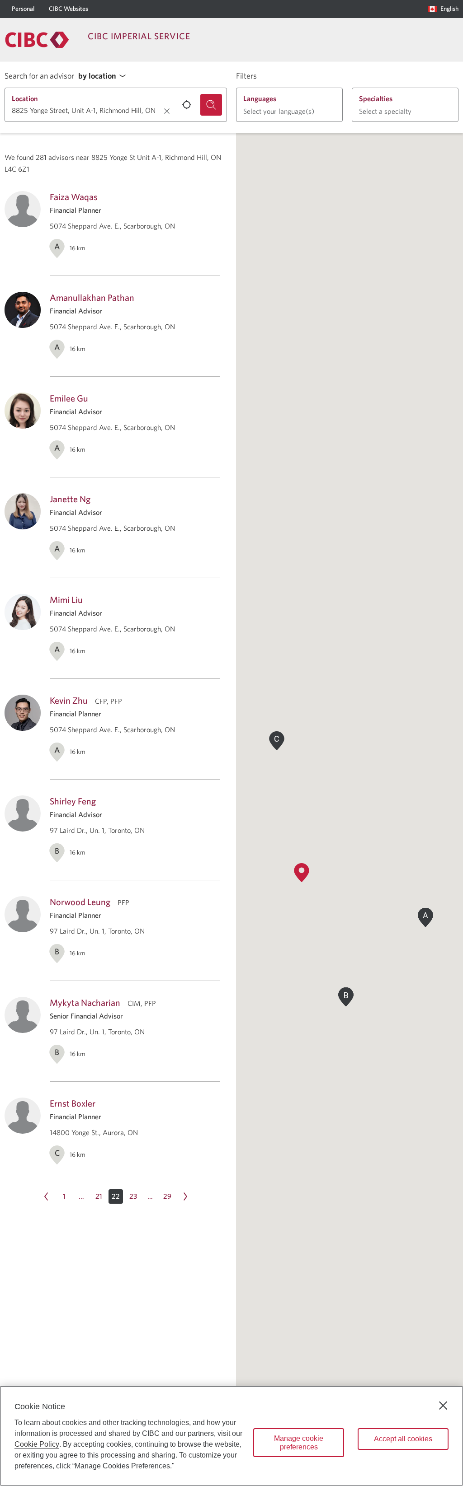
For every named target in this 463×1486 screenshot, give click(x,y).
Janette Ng (70, 499)
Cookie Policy (36, 1444)
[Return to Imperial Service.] (37, 40)
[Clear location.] (167, 111)
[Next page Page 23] (185, 1196)
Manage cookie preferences (298, 1443)
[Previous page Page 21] (46, 1196)
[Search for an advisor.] (211, 105)
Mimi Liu (66, 599)
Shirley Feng (73, 801)
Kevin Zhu (69, 700)
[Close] (443, 1405)
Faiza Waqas (74, 196)
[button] (104, 76)
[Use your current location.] (187, 105)
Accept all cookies (403, 1439)
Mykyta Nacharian (85, 1002)
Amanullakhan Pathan (92, 297)
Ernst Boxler (72, 1103)
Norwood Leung (80, 901)
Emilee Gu (69, 398)
